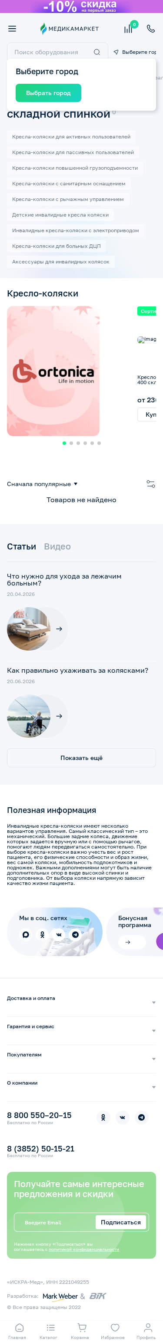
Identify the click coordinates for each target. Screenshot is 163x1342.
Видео (57, 546)
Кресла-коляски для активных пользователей (71, 136)
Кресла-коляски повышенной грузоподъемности (75, 167)
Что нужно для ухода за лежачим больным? (64, 579)
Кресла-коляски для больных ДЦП (56, 246)
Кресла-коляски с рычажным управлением (68, 199)
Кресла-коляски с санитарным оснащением (69, 183)
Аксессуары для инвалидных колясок (61, 261)
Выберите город (139, 52)
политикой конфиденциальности (84, 1249)
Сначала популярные (39, 484)
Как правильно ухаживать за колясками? (77, 670)
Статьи (21, 546)
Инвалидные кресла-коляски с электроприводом (75, 230)
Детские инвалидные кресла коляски (60, 214)
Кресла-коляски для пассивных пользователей (73, 152)
